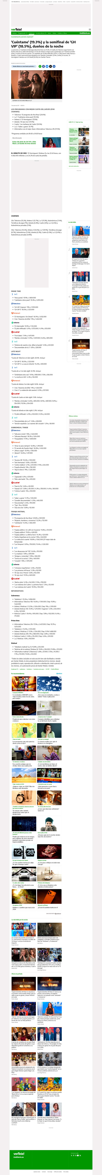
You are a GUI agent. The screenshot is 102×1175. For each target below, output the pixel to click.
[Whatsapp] (40, 66)
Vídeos (54, 33)
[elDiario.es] (19, 1157)
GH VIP (47, 669)
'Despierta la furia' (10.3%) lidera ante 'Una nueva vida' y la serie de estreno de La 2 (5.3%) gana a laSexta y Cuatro (24, 964)
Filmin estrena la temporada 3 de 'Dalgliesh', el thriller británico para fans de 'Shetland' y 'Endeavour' (48, 939)
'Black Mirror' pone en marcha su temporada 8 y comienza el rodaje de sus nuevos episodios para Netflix (78, 440)
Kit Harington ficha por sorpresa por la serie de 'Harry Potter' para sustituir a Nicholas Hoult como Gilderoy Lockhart (24, 1120)
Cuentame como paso (38, 669)
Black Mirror (60, 1)
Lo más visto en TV (41, 33)
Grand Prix (68, 1)
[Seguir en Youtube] (78, 1155)
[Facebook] (43, 66)
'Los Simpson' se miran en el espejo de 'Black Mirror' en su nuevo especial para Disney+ (23, 1094)
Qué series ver (37, 1)
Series (49, 33)
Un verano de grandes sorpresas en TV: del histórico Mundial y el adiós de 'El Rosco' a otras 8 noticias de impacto (23, 940)
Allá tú (64, 1)
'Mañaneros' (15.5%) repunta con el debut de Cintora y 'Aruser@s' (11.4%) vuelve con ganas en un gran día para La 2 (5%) (49, 1044)
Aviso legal (49, 1171)
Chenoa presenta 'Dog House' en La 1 (73, 130)
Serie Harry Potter (79, 1)
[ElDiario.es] (85, 33)
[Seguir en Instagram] (75, 1155)
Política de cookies (58, 1171)
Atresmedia (42, 1)
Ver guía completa (74, 166)
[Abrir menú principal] (90, 29)
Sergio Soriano (15, 945)
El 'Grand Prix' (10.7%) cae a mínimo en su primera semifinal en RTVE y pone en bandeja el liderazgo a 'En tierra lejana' (80, 262)
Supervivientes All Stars (25, 1)
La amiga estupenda (48, 1)
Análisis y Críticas (62, 33)
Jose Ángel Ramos (41, 970)
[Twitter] (50, 66)
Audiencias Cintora (86, 1)
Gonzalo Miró (73, 1)
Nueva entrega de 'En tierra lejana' (74, 140)
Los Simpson (55, 1)
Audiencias (32, 33)
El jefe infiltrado (55, 669)
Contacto (44, 1171)
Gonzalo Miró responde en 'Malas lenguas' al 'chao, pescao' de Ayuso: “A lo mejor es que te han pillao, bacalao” (49, 1119)
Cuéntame (29, 669)
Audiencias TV (14, 669)
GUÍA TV (76, 122)
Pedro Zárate (15, 999)
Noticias (14, 33)
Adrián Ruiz (14, 968)
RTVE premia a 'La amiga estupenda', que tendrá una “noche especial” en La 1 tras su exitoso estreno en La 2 (49, 1069)
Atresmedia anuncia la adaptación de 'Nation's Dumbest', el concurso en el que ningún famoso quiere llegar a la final (23, 1069)
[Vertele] (19, 1153)
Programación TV (22, 33)
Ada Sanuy (40, 943)
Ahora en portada (17, 974)
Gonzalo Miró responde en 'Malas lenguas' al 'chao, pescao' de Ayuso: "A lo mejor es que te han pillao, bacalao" (81, 330)
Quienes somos (37, 1171)
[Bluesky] (47, 66)
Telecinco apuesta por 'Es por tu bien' (74, 149)
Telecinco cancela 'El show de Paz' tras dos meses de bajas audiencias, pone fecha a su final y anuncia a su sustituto (49, 1019)
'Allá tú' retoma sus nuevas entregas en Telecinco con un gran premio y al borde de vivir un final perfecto (23, 1018)
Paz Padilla (32, 1)
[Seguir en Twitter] (71, 1155)
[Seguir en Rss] (80, 1155)
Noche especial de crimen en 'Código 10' (74, 158)
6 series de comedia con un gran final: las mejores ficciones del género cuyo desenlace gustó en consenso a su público (23, 1044)
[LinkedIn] (54, 66)
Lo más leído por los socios (20, 919)
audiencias (22, 669)
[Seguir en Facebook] (73, 1155)
